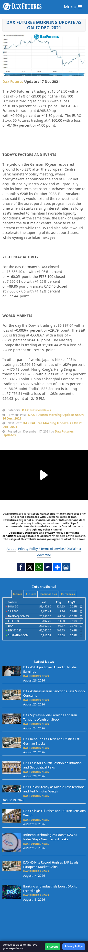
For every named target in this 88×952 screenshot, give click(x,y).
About (11, 548)
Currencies (68, 594)
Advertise (44, 555)
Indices (17, 594)
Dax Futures (12, 81)
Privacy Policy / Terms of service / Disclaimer (49, 548)
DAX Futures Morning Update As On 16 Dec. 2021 (43, 416)
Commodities (48, 594)
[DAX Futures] (44, 6)
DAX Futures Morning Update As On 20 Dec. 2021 (42, 425)
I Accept (52, 946)
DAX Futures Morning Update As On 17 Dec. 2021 (44, 25)
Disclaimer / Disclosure (24, 532)
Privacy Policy (74, 946)
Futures (31, 594)
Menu (71, 6)
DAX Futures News (36, 410)
